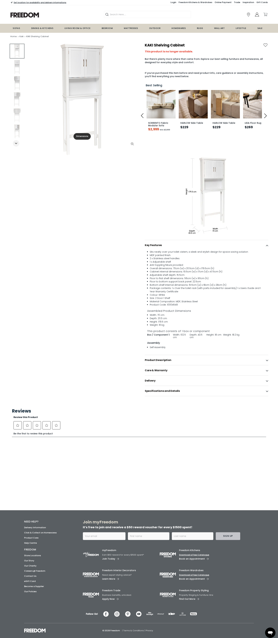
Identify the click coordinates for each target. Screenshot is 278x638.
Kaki (21, 36)
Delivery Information (35, 527)
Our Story (29, 560)
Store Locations (32, 555)
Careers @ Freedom (34, 570)
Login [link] (173, 2)
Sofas (16, 28)
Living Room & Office (78, 28)
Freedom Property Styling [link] (194, 590)
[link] (45, 15)
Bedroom (107, 28)
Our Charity (30, 565)
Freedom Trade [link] (111, 590)
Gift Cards (262, 2)
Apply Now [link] (108, 599)
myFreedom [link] (109, 550)
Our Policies (30, 591)
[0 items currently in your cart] (265, 14)
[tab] (206, 245)
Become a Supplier (34, 586)
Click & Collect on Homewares (40, 532)
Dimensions (82, 136)
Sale (260, 28)
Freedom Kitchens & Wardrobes (195, 2)
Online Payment (223, 2)
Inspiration (248, 2)
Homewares (178, 28)
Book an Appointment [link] (192, 558)
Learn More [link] (108, 578)
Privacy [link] (149, 630)
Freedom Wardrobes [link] (191, 570)
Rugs (200, 28)
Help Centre (30, 542)
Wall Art (219, 28)
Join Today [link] (108, 558)
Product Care (31, 537)
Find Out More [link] (187, 599)
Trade (237, 2)
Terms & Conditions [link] (133, 630)
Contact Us (30, 576)
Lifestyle (241, 28)
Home (13, 36)
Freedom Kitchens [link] (189, 550)
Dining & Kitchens (42, 28)
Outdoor (154, 28)
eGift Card (30, 581)
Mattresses (131, 28)
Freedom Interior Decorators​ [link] (119, 570)
